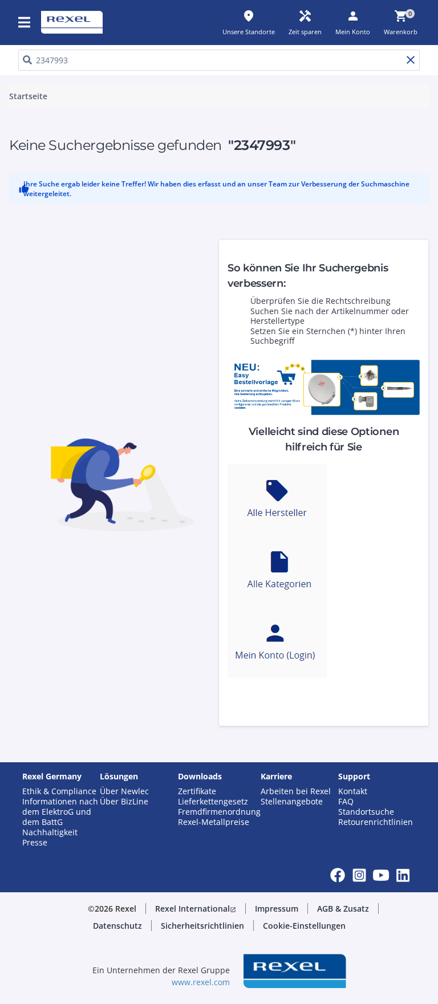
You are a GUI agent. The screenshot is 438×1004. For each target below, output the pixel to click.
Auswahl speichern (104, 324)
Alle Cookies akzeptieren (326, 324)
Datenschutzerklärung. (111, 110)
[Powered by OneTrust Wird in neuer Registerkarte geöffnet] (341, 359)
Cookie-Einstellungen (114, 278)
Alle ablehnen (235, 324)
